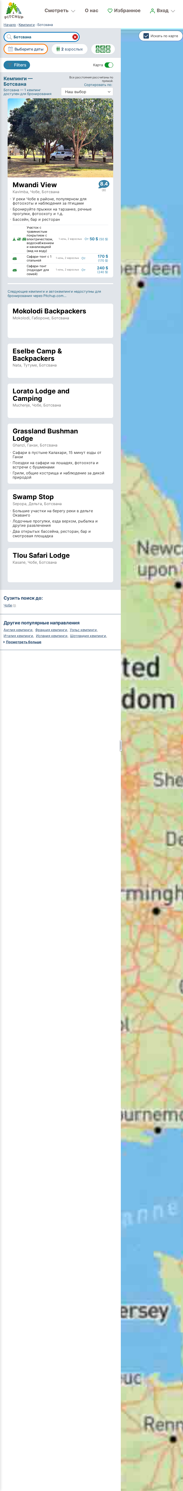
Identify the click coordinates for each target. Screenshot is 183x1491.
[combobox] (41, 37)
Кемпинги (27, 25)
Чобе (10, 605)
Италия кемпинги (18, 636)
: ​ (98, 85)
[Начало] (14, 10)
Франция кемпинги (51, 630)
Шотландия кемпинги (88, 636)
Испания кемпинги (51, 636)
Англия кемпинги (18, 630)
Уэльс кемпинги (83, 630)
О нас (91, 10)
